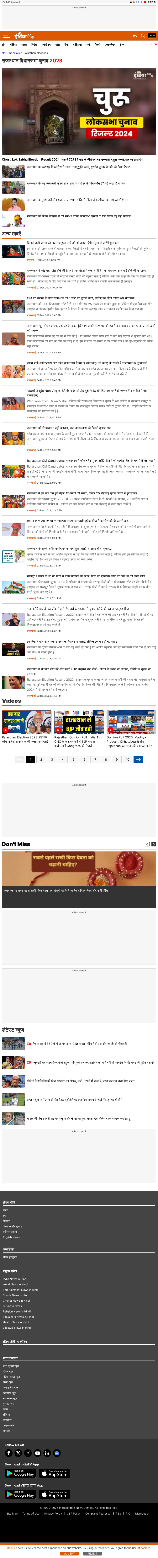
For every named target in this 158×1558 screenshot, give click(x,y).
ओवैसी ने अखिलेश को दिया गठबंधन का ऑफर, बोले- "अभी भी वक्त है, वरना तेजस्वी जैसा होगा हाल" (80, 1081)
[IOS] (131, 2)
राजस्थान (31, 288)
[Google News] (57, 1453)
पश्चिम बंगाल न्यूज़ (11, 1376)
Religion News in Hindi (17, 1311)
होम (3, 44)
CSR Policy (74, 1513)
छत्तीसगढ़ (7, 1420)
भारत (24, 44)
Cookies (12, 1547)
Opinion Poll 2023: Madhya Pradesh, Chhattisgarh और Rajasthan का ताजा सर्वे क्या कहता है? (129, 741)
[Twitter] (18, 1453)
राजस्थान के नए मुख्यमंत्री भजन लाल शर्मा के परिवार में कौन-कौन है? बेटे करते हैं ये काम (76, 183)
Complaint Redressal (98, 1513)
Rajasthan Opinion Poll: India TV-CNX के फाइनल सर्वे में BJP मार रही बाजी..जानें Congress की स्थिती (78, 741)
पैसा (66, 44)
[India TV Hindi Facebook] (138, 2)
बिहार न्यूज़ (8, 1382)
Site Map (12, 1513)
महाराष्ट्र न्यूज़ (9, 1393)
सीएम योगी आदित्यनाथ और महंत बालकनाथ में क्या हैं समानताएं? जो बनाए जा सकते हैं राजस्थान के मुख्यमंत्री (87, 363)
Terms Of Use (31, 1513)
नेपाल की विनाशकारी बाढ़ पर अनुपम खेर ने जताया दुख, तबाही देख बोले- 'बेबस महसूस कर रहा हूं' (79, 1118)
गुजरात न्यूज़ (8, 1403)
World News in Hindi (15, 1284)
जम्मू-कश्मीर (8, 1425)
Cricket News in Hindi (16, 1300)
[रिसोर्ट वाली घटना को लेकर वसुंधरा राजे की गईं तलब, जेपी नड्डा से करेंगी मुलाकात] (13, 251)
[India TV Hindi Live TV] (152, 36)
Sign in (151, 1)
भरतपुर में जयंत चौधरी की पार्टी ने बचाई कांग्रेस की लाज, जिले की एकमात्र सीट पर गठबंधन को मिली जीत (86, 576)
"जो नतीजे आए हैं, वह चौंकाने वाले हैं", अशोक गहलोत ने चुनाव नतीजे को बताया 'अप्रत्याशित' (78, 609)
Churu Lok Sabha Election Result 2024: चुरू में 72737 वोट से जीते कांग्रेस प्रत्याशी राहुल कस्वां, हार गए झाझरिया (72, 159)
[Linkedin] (47, 1453)
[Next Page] (138, 759)
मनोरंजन (46, 44)
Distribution (142, 1513)
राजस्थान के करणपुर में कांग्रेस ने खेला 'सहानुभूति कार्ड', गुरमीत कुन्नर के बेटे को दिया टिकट (78, 167)
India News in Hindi (15, 1279)
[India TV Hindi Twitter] (141, 2)
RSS (118, 1513)
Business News (12, 1306)
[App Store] (54, 1473)
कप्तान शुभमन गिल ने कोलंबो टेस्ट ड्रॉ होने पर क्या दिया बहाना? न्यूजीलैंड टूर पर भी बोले (75, 1100)
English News (11, 1237)
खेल (57, 44)
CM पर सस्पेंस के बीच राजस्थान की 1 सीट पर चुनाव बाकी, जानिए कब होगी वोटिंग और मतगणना (80, 298)
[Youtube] (37, 1453)
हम (4, 1215)
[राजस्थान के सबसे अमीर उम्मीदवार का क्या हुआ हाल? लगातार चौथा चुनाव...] (13, 556)
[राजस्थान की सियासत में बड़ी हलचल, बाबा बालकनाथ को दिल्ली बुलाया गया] (13, 438)
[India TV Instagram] (28, 1453)
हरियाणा (6, 1414)
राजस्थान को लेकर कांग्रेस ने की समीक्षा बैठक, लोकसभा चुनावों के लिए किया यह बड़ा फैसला (79, 216)
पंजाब (5, 1409)
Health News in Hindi (16, 1322)
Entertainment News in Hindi (20, 1289)
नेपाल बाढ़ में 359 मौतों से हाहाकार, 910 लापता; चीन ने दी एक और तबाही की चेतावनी (79, 1044)
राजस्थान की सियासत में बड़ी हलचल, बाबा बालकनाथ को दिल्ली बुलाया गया (69, 428)
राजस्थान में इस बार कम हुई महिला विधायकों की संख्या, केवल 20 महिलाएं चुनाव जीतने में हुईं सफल (82, 493)
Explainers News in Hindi (18, 1316)
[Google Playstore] (20, 1473)
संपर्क (5, 1210)
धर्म (88, 44)
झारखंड (6, 1430)
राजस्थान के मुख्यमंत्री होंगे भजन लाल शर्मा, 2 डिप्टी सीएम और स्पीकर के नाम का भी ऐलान (77, 200)
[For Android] (20, 1494)
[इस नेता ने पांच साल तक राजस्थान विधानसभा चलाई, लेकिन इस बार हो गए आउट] (13, 649)
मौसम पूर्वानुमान (10, 1257)
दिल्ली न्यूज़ (8, 1371)
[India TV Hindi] (24, 36)
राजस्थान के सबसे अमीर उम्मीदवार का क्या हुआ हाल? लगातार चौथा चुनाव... (69, 548)
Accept (69, 1553)
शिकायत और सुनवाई (12, 1226)
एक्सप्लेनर (110, 44)
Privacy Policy (53, 1513)
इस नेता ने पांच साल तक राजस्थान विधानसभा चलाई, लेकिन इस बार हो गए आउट (72, 641)
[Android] (134, 2)
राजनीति (30, 260)
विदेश (34, 44)
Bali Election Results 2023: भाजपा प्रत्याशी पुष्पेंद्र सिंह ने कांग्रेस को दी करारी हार (77, 521)
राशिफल (77, 44)
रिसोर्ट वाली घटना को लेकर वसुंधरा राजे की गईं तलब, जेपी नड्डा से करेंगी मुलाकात (73, 243)
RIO (128, 1513)
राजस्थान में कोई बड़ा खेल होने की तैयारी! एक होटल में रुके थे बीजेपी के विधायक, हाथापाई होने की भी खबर (86, 270)
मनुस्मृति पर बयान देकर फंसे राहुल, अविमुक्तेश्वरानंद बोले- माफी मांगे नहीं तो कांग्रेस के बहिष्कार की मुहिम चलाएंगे (93, 1062)
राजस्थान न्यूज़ (10, 1398)
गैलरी (97, 44)
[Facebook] (9, 1453)
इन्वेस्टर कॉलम (10, 1231)
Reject (92, 1553)
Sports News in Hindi (16, 1295)
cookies (145, 1547)
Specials (14, 52)
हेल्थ (122, 44)
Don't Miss (16, 844)
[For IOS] (54, 1494)
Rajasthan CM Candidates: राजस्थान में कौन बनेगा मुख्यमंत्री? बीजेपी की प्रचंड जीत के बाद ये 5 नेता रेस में (91, 461)
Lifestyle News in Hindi (17, 1327)
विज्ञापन (6, 1221)
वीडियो (13, 44)
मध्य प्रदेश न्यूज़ (10, 1387)
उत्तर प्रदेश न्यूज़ (11, 1366)
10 (127, 759)
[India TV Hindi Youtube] (145, 2)
